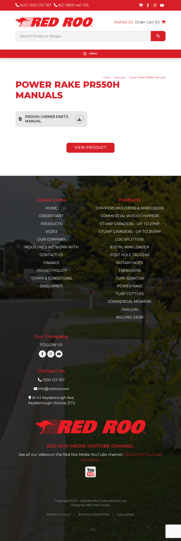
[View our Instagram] (154, 5)
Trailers (130, 309)
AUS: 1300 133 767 (35, 5)
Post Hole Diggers (129, 255)
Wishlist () (123, 22)
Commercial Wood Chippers (129, 216)
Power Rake (130, 286)
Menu (93, 53)
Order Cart (51, 216)
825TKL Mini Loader (129, 247)
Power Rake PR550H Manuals (148, 77)
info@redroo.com (53, 389)
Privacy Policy (51, 271)
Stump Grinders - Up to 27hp (130, 224)
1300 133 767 (53, 380)
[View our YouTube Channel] (162, 5)
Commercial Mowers (129, 301)
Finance (51, 263)
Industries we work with (51, 247)
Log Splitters (129, 239)
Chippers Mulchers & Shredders (130, 208)
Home (106, 77)
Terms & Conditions (51, 278)
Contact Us (51, 255)
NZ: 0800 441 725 (73, 5)
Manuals (120, 77)
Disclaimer (51, 286)
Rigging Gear (129, 317)
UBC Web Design (98, 505)
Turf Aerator (129, 278)
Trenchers (129, 271)
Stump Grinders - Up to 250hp (130, 232)
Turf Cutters (129, 294)
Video (51, 232)
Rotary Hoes (129, 263)
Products (51, 224)
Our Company (51, 239)
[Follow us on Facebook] (147, 5)
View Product (90, 147)
